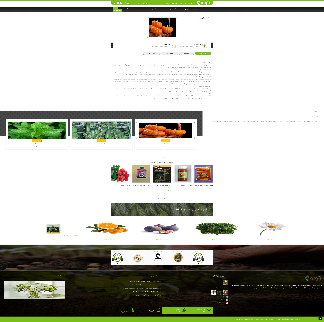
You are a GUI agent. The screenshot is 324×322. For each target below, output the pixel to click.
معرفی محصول (173, 9)
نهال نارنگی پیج (53, 239)
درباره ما (147, 9)
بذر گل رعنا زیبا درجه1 (207, 185)
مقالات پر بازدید (154, 276)
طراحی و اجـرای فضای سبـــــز (217, 276)
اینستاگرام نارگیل (221, 299)
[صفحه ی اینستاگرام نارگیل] (121, 3)
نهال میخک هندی (162, 239)
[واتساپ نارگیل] (114, 3)
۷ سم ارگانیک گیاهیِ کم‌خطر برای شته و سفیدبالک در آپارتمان (145, 291)
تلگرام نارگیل (222, 296)
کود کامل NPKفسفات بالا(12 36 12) (183, 185)
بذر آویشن (101, 143)
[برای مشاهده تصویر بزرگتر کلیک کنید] (162, 28)
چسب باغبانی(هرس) (166, 185)
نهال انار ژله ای (271, 239)
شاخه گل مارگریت (216, 239)
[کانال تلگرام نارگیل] (118, 3)
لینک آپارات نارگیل (221, 303)
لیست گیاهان (155, 9)
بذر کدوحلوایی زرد (37, 143)
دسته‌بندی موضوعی (197, 9)
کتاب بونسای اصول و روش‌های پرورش (142, 186)
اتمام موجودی (36, 141)
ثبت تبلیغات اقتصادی (58, 276)
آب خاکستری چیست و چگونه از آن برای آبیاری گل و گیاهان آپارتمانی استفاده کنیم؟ (140, 288)
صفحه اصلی (208, 9)
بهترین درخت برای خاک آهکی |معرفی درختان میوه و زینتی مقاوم (144, 281)
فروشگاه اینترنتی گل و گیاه (219, 287)
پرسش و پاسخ (184, 9)
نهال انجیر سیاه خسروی (107, 239)
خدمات (164, 9)
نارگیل (276, 319)
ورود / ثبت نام (118, 10)
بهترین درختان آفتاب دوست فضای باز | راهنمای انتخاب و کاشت (144, 285)
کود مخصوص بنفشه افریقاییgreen (120, 185)
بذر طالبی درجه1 (165, 143)
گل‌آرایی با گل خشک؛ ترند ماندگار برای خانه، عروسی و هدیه (146, 295)
